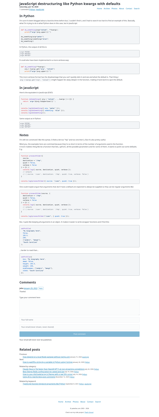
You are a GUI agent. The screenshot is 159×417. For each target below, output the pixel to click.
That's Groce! (88, 412)
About (121, 8)
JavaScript (40, 9)
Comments (27, 282)
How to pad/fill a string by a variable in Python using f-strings (48, 362)
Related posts (29, 349)
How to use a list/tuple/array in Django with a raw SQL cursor (48, 374)
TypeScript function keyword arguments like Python (44, 384)
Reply (41, 288)
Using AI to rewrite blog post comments (39, 377)
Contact (129, 8)
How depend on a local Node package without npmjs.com (46, 357)
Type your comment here (29, 297)
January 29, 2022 (30, 288)
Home (99, 8)
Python (32, 9)
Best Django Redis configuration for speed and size (43, 371)
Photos (114, 8)
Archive (107, 8)
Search (137, 8)
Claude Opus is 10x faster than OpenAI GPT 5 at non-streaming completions (53, 369)
